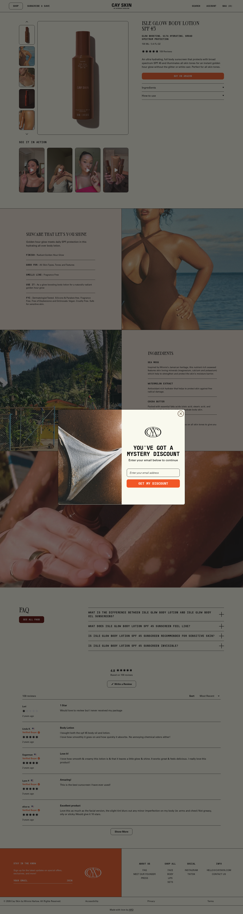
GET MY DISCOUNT (153, 483)
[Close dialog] (181, 414)
